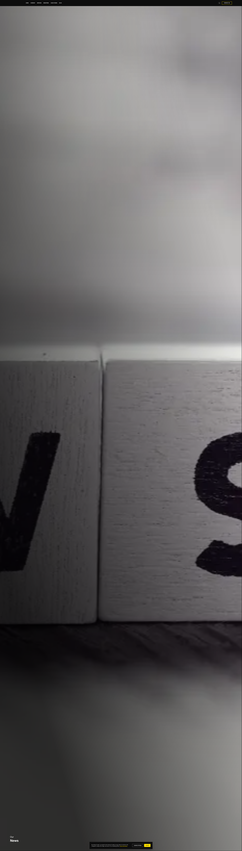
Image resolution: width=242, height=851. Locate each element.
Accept (147, 845)
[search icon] (219, 3)
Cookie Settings (138, 845)
